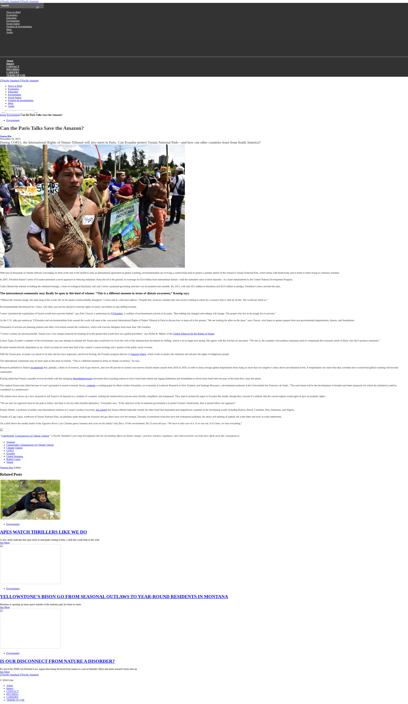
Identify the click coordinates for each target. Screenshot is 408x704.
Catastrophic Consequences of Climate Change (25, 435)
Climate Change (14, 447)
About (9, 60)
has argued (101, 409)
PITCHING (12, 69)
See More (5, 542)
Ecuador (10, 453)
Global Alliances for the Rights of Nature (193, 333)
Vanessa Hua (5, 136)
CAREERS (12, 72)
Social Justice (13, 23)
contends (91, 385)
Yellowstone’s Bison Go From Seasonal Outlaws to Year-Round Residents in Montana (114, 596)
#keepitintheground (82, 378)
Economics (12, 15)
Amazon (10, 442)
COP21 (10, 450)
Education (11, 18)
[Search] (37, 6)
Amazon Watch (138, 354)
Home (3, 115)
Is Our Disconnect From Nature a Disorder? (57, 661)
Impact (10, 63)
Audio (9, 32)
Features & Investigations (19, 26)
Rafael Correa (13, 459)
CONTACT (12, 66)
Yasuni (9, 462)
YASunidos (117, 313)
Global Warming (14, 456)
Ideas (9, 29)
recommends (36, 367)
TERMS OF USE (15, 75)
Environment (12, 20)
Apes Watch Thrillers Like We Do (43, 531)
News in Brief (13, 12)
